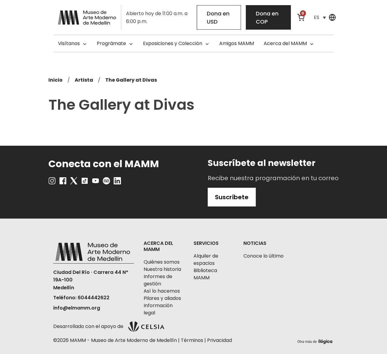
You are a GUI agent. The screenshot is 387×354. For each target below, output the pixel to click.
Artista (84, 79)
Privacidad (219, 340)
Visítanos (69, 43)
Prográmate (111, 43)
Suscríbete (232, 197)
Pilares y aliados (162, 298)
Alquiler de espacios (206, 259)
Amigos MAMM (236, 43)
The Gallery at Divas (131, 79)
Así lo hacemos (162, 290)
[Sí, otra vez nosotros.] (316, 340)
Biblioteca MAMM (205, 274)
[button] (320, 17)
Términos (192, 340)
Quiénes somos (162, 261)
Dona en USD (218, 17)
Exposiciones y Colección (172, 43)
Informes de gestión (158, 280)
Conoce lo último (263, 255)
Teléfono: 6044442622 (81, 297)
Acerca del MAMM (285, 43)
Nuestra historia (162, 269)
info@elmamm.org (76, 307)
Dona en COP (267, 17)
